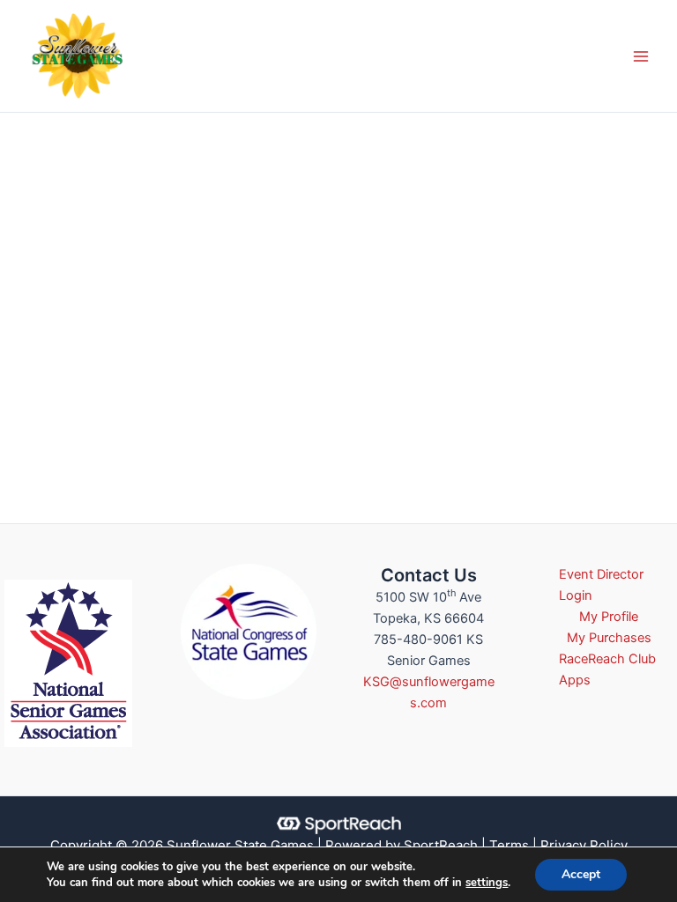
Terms (509, 845)
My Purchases (609, 638)
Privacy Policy (584, 845)
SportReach (441, 845)
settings (486, 883)
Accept (581, 874)
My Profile (608, 617)
